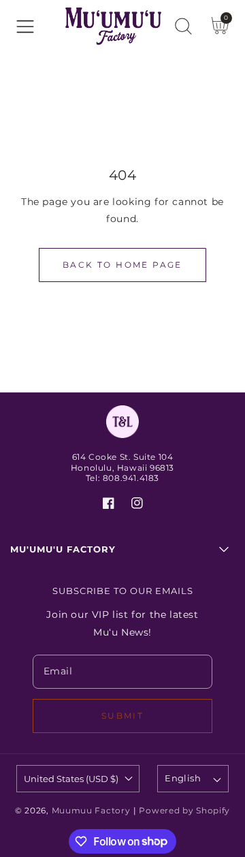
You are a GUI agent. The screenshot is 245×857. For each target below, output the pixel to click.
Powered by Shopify (184, 810)
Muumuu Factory (91, 810)
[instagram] (137, 505)
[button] (25, 27)
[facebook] (108, 505)
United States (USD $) (71, 778)
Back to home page (122, 265)
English (183, 778)
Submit (122, 716)
